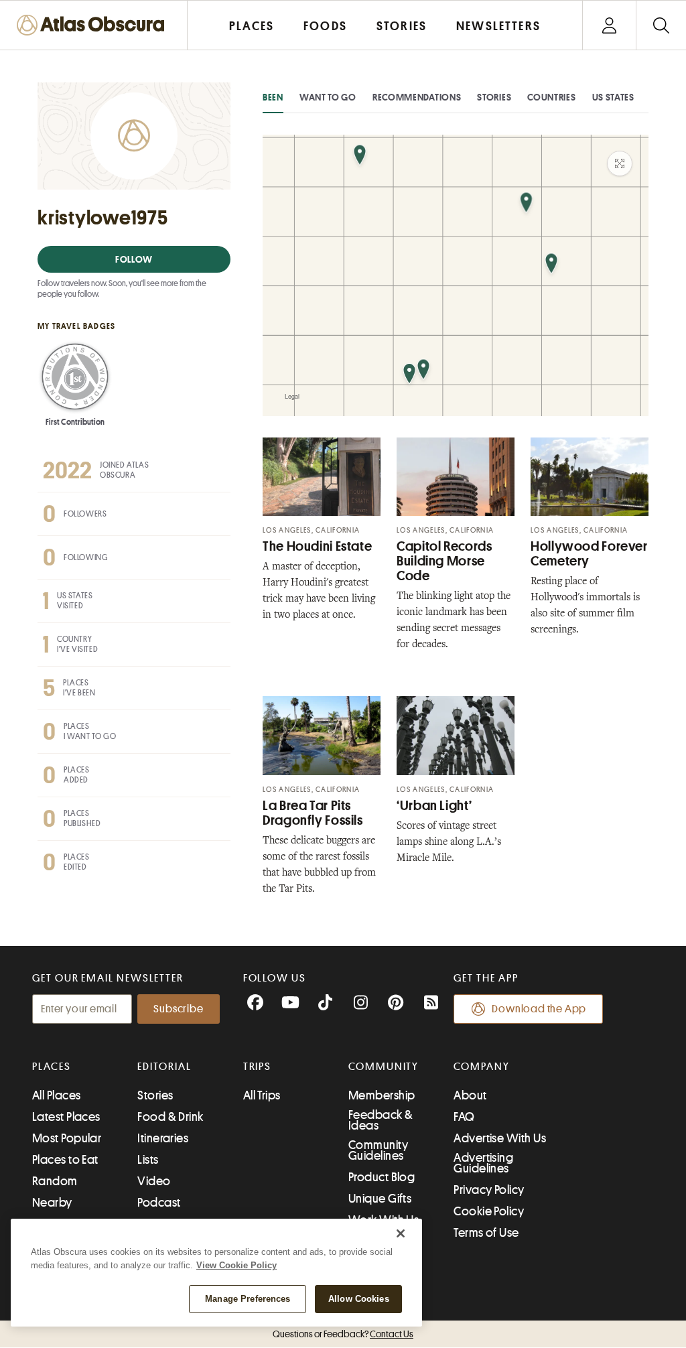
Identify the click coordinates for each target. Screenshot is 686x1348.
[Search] (661, 25)
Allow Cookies (358, 1299)
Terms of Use (486, 1232)
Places (51, 1066)
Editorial (164, 1066)
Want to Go (327, 97)
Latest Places (66, 1116)
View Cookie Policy (236, 1265)
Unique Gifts (379, 1198)
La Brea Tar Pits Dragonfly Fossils (313, 813)
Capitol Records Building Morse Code (444, 561)
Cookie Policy (489, 1211)
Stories (494, 97)
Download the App (539, 1009)
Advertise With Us (500, 1138)
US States (613, 97)
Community (383, 1066)
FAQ (464, 1116)
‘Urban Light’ (434, 806)
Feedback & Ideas (380, 1120)
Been (273, 97)
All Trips (262, 1095)
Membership (381, 1095)
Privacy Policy (489, 1190)
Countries (551, 97)
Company (481, 1066)
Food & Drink (170, 1116)
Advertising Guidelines (483, 1163)
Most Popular (66, 1138)
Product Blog (381, 1177)
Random (55, 1181)
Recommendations (417, 97)
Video (153, 1181)
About (470, 1095)
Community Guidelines (378, 1150)
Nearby (52, 1202)
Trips (257, 1066)
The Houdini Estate (317, 546)
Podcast (158, 1202)
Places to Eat (65, 1159)
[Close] (400, 1233)
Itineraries (162, 1138)
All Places (56, 1095)
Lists (147, 1159)
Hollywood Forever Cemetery (589, 553)
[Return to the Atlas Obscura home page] (94, 25)
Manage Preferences (247, 1299)
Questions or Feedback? (343, 1334)
